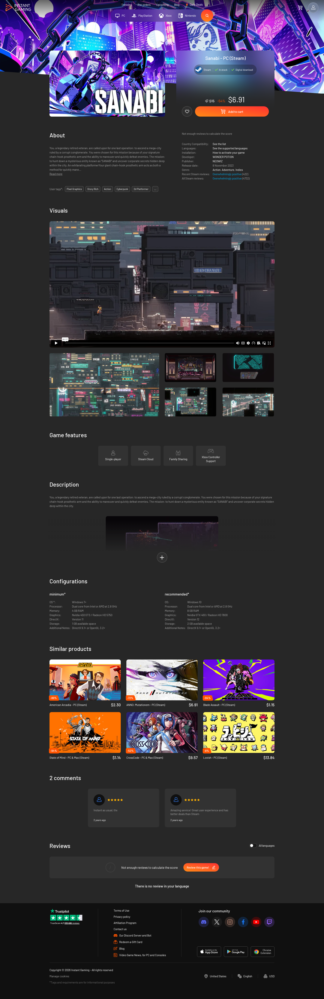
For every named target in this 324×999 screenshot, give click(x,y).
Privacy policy (122, 916)
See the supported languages (230, 148)
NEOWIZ (218, 161)
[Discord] (204, 922)
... (155, 189)
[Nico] (99, 799)
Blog (176, 4)
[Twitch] (269, 922)
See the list (219, 144)
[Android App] (236, 951)
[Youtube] (256, 922)
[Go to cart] (300, 7)
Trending (126, 4)
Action (216, 169)
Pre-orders (144, 4)
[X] (217, 922)
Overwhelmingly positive (227, 174)
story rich (92, 189)
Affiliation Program (125, 923)
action (107, 189)
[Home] (18, 7)
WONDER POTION (223, 157)
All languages (266, 845)
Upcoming (162, 4)
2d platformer (141, 189)
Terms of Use (121, 910)
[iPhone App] (209, 951)
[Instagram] (230, 922)
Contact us (120, 929)
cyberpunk (122, 189)
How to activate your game (229, 152)
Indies (239, 169)
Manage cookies (59, 976)
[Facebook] (243, 922)
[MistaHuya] (176, 799)
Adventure (228, 169)
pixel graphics (74, 189)
